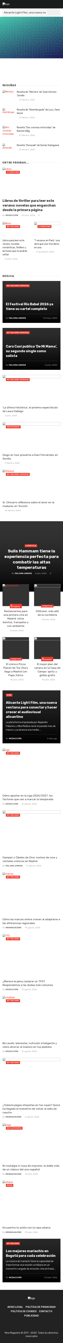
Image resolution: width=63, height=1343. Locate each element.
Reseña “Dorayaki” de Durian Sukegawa (38, 145)
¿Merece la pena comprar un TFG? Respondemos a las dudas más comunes (28, 983)
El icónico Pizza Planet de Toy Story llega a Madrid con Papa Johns (15, 670)
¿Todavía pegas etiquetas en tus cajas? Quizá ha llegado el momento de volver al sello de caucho (31, 1108)
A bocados (15, 606)
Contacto (45, 1311)
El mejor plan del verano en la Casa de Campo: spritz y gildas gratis (47, 670)
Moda (9, 1185)
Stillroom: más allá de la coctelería (47, 613)
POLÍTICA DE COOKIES (24, 1311)
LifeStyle (31, 546)
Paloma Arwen (23, 573)
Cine (9, 695)
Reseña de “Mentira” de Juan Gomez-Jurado (37, 94)
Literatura (13, 172)
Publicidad (31, 1315)
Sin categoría (14, 1128)
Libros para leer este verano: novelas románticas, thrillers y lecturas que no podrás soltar (15, 247)
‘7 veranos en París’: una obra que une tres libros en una (47, 244)
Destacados (13, 427)
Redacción (12, 215)
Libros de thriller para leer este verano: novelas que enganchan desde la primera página (29, 205)
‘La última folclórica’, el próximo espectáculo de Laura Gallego (30, 409)
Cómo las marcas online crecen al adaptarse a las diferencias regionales (31, 921)
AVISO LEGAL (15, 1307)
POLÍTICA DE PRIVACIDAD (41, 1307)
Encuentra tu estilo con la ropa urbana (26, 1227)
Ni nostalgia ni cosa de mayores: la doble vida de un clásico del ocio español (31, 1167)
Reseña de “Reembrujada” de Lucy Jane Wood (38, 111)
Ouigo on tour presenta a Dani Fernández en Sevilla (30, 456)
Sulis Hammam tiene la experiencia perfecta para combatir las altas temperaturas (31, 559)
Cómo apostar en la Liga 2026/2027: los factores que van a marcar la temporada (28, 797)
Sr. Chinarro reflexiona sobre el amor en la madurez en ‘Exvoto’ (28, 504)
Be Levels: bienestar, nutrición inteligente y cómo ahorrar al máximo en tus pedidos (30, 1045)
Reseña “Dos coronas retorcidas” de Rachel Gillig (36, 129)
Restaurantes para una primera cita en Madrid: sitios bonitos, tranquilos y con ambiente (16, 618)
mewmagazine (14, 927)
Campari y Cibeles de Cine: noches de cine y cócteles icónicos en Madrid (30, 859)
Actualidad (13, 226)
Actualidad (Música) (18, 286)
